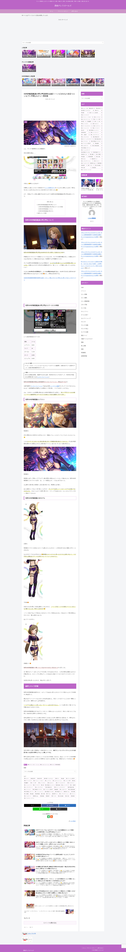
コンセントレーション (43, 377)
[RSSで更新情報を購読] (51, 816)
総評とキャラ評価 (42, 213)
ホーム (84, 947)
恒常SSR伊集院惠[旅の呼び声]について (47, 204)
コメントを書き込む (50, 923)
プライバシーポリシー (91, 947)
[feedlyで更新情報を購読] (48, 816)
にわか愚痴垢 (92, 218)
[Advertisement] (63, 30)
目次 (48, 201)
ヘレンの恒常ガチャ (49, 187)
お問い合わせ (100, 947)
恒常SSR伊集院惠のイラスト (46, 209)
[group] (29, 53)
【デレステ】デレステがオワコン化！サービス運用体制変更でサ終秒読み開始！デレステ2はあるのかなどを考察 (91, 235)
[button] (103, 42)
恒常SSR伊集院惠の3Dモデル (46, 211)
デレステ (53, 764)
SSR (26, 764)
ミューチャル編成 (54, 386)
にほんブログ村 (32, 933)
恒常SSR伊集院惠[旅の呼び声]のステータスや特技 (51, 206)
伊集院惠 (58, 764)
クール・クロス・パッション (34, 764)
